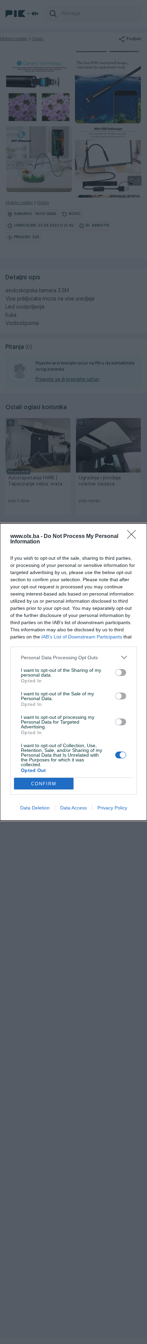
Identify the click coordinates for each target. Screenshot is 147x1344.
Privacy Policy (112, 807)
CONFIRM (43, 783)
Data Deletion (35, 807)
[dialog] (73, 672)
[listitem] (73, 657)
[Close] (133, 536)
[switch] (120, 672)
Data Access (73, 807)
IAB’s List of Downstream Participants (81, 636)
